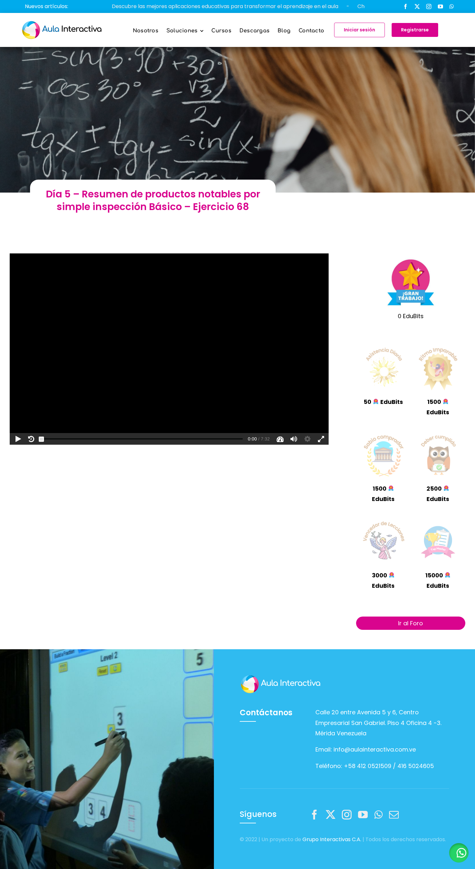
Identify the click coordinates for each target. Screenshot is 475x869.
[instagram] (428, 6)
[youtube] (440, 6)
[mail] (394, 814)
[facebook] (405, 6)
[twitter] (417, 6)
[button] (459, 853)
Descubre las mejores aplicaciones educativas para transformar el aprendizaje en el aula (176, 6)
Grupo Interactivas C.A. (331, 839)
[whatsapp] (451, 6)
